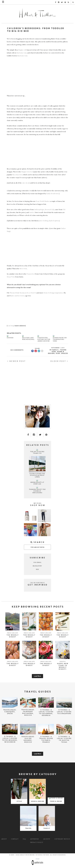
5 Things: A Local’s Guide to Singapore (64, 711)
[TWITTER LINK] (40, 434)
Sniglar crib (22, 50)
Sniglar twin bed (27, 172)
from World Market (43, 201)
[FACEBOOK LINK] (28, 434)
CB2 (64, 209)
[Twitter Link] (62, 2)
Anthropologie (39, 209)
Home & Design (37, 801)
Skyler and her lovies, (17, 296)
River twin (23, 269)
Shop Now (37, 505)
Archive (46, 839)
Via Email (37, 562)
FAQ (24, 839)
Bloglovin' (37, 566)
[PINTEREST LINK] (46, 434)
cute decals (26, 183)
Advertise (34, 839)
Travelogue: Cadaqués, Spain (10, 711)
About (4, 839)
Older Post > (59, 361)
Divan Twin (11, 277)
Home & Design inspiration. (53, 293)
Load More (37, 676)
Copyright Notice (62, 839)
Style (19, 801)
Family (55, 350)
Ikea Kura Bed (17, 175)
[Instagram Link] (58, 2)
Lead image (11, 325)
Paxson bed (31, 274)
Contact (15, 839)
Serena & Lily (49, 209)
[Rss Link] (68, 2)
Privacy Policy (36, 842)
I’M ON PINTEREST (37, 583)
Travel (28, 828)
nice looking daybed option (49, 221)
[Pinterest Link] (65, 2)
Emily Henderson (52, 193)
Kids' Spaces (62, 353)
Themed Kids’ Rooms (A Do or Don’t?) (23, 293)
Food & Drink (56, 801)
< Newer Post (16, 361)
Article (31, 212)
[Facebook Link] (55, 2)
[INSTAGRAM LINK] (34, 434)
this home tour (21, 53)
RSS (37, 569)
